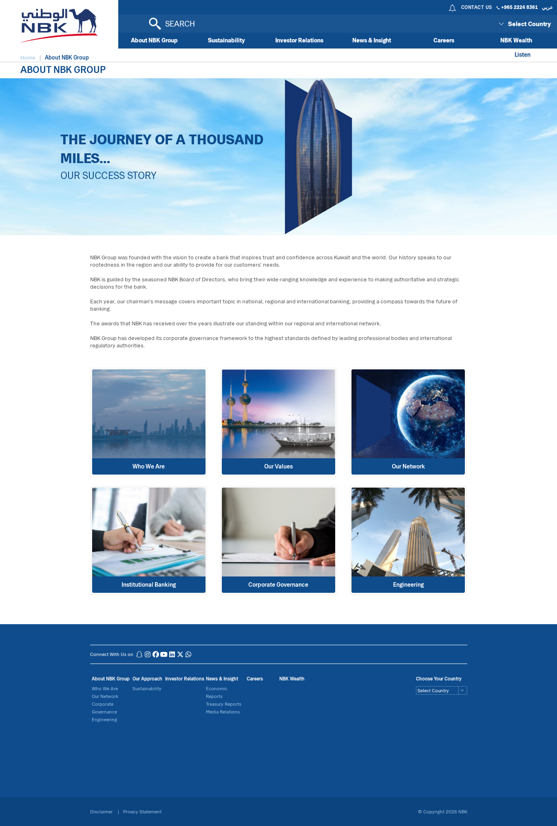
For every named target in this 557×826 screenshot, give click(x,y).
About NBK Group (154, 40)
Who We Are (105, 688)
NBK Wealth (516, 40)
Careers (443, 40)
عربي (547, 7)
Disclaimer (102, 811)
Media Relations (223, 711)
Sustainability (226, 40)
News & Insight (371, 40)
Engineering (104, 719)
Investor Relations (299, 40)
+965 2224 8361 (519, 7)
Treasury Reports (223, 704)
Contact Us (476, 7)
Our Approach (147, 678)
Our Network (105, 696)
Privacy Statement (142, 811)
